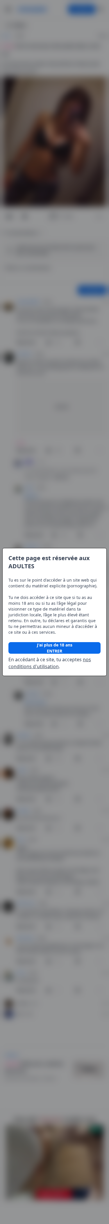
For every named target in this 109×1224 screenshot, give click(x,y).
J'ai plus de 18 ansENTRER (54, 648)
